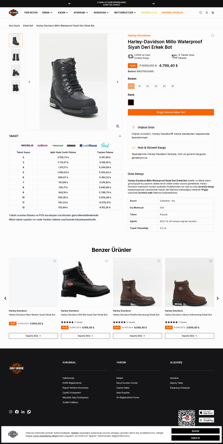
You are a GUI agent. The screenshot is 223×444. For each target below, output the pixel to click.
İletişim (119, 378)
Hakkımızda (68, 378)
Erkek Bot (28, 25)
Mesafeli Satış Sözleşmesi (75, 397)
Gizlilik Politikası (70, 402)
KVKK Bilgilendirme (72, 383)
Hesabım (174, 378)
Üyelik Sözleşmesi (72, 392)
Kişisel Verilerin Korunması (75, 387)
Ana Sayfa (14, 25)
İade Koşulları (123, 392)
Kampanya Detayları (180, 387)
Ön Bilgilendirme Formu (127, 397)
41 (139, 86)
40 (131, 86)
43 (156, 86)
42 (147, 86)
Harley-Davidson (139, 35)
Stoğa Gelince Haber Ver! (171, 112)
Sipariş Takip (176, 383)
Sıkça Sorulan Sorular (127, 383)
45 (172, 86)
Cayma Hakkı (122, 387)
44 (164, 86)
